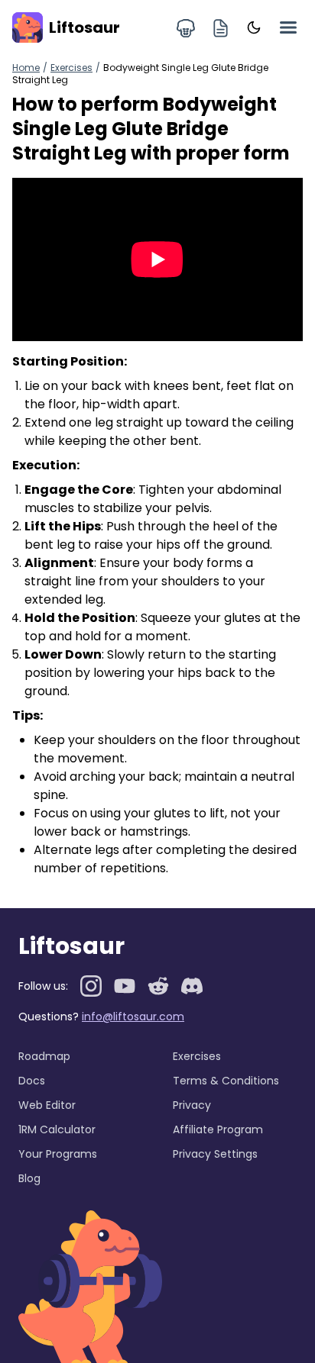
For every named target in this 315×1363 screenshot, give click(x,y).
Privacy (192, 1105)
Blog (29, 1178)
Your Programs (57, 1154)
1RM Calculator (57, 1129)
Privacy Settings (215, 1154)
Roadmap (44, 1056)
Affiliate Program (218, 1129)
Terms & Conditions (226, 1080)
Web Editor (47, 1105)
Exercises (71, 67)
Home (26, 67)
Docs (31, 1080)
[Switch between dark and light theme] (254, 27)
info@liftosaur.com (133, 1016)
